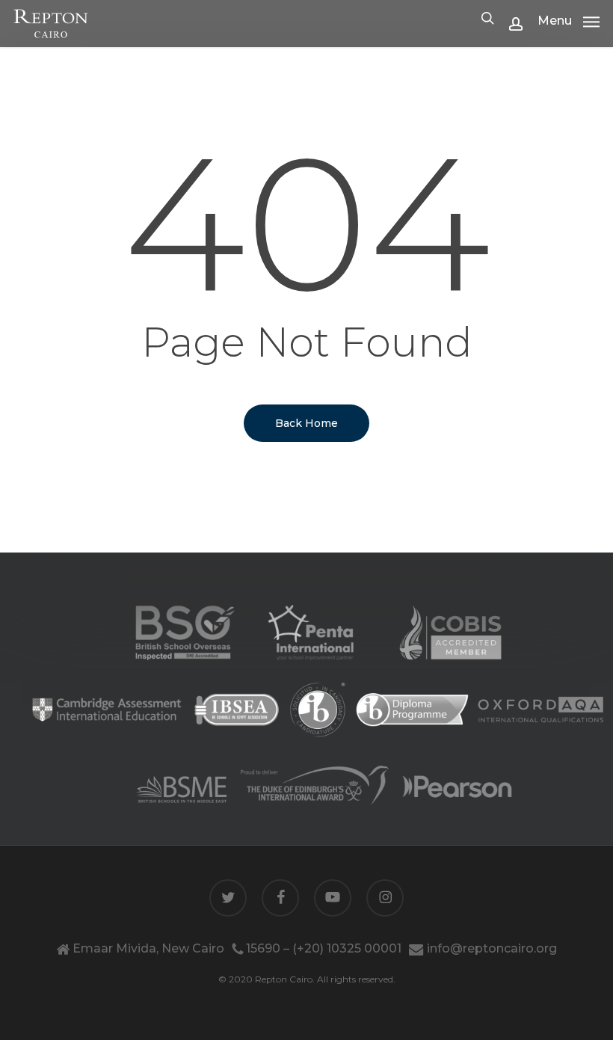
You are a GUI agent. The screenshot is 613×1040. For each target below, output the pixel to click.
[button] (568, 20)
